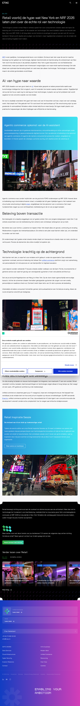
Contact (5, 666)
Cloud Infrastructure (8, 654)
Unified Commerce (46, 654)
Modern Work (45, 650)
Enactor (5, 398)
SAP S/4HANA (6, 647)
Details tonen (69, 365)
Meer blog (5, 590)
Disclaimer (14, 674)
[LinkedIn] (3, 679)
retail (28, 204)
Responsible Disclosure (53, 674)
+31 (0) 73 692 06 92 (9, 636)
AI (32, 86)
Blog (4, 557)
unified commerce (48, 260)
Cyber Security (7, 658)
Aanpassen (39, 371)
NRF (3, 57)
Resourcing (44, 658)
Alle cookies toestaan (65, 371)
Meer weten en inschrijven (15, 446)
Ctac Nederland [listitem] (9, 631)
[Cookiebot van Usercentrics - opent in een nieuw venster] (69, 333)
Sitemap (20, 674)
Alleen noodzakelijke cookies (14, 371)
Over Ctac (44, 662)
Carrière (43, 666)
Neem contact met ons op (13, 542)
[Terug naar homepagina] (5, 3)
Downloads (16, 557)
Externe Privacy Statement (31, 674)
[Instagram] (10, 679)
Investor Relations (8, 662)
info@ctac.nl (6, 639)
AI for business (45, 647)
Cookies (42, 674)
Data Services (6, 650)
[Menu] (76, 3)
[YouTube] (6, 679)
